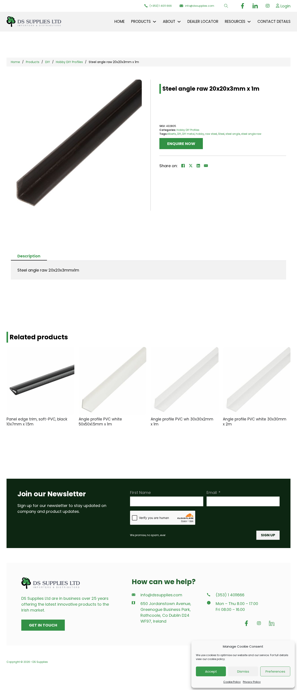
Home (119, 21)
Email (212, 492)
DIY (47, 62)
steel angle (232, 134)
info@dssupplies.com (161, 595)
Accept (211, 671)
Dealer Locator (202, 21)
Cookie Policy (232, 682)
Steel (221, 134)
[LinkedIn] (198, 165)
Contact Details (273, 21)
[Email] (206, 165)
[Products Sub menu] (154, 21)
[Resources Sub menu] (249, 21)
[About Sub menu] (179, 21)
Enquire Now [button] (181, 143)
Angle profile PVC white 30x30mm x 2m (254, 422)
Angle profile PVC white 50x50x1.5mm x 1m (100, 422)
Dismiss (243, 671)
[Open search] (226, 6)
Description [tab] (28, 256)
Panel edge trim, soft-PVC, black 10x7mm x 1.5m (37, 422)
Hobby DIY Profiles (69, 62)
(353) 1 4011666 (230, 595)
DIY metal (188, 134)
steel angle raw (251, 134)
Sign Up (268, 535)
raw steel (211, 134)
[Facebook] (183, 165)
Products (32, 62)
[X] (190, 165)
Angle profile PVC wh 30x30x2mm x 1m (182, 422)
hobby (200, 134)
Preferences (275, 671)
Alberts (171, 134)
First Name (140, 492)
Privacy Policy (252, 682)
